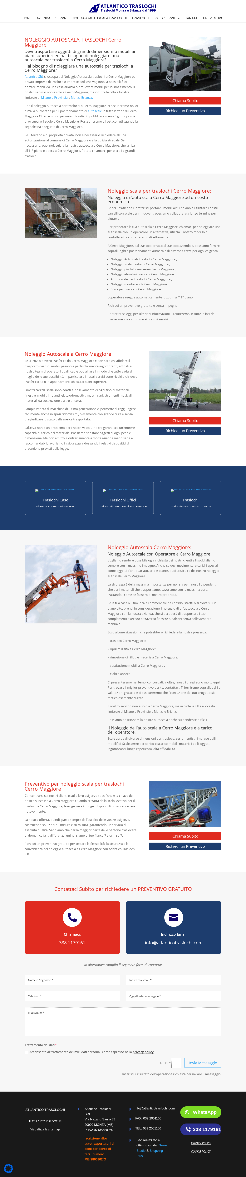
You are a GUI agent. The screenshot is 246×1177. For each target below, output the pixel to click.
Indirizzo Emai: (173, 934)
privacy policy (143, 1052)
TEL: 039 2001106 (148, 1128)
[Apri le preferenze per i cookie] (8, 1172)
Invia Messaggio (203, 1062)
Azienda (43, 18)
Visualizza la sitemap (45, 1129)
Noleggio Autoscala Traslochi (99, 18)
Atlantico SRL (34, 76)
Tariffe (191, 18)
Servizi (61, 18)
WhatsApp (205, 1112)
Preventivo (213, 18)
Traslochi (141, 18)
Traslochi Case (55, 500)
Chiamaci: (72, 934)
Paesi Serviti (165, 18)
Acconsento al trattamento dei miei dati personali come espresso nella (91, 1052)
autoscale (95, 111)
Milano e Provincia (54, 97)
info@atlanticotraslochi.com (155, 1108)
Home (27, 18)
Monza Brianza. (82, 97)
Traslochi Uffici (123, 500)
